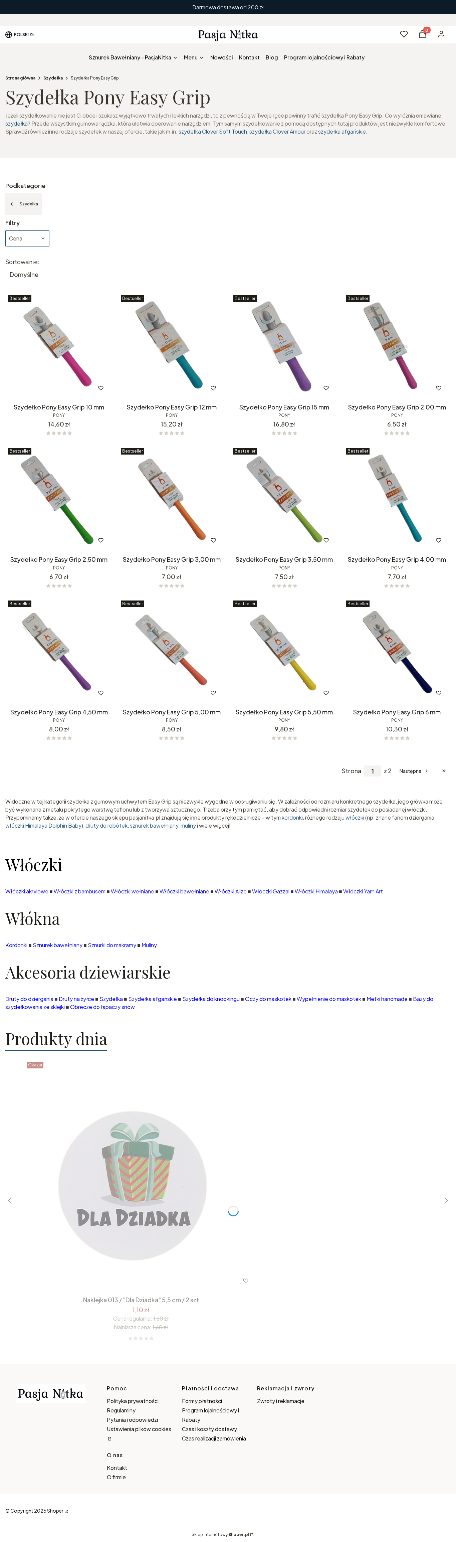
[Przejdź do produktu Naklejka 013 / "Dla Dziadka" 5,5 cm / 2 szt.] (141, 1176)
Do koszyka (45, 388)
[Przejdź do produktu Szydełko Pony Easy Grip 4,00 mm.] (397, 499)
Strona (351, 770)
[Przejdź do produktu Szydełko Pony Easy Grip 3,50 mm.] (284, 499)
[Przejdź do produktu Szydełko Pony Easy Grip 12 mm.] (172, 346)
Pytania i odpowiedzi (132, 1419)
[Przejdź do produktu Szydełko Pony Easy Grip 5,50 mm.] (284, 651)
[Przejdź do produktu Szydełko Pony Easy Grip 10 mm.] (59, 346)
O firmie (116, 1477)
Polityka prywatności (133, 1400)
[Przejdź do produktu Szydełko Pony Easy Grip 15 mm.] (284, 346)
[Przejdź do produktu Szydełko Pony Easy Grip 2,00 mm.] (397, 346)
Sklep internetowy (220, 1534)
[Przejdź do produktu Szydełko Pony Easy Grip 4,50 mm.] (59, 651)
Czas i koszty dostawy (209, 1428)
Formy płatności (202, 1400)
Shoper (55, 1511)
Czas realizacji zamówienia (214, 1438)
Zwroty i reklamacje (280, 1400)
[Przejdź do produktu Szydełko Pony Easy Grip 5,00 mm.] (172, 651)
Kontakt (117, 1467)
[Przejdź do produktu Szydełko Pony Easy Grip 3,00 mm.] (172, 499)
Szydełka (53, 77)
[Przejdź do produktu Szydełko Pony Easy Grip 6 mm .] (397, 651)
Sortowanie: (22, 262)
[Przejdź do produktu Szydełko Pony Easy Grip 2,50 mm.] (59, 499)
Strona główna (20, 77)
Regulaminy (121, 1410)
